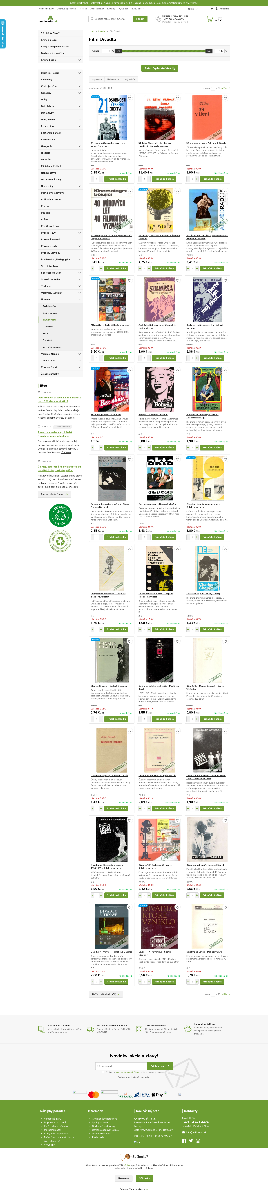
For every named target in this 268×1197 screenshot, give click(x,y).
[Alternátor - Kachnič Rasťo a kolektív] (112, 299)
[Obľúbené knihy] (211, 9)
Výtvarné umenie (51, 347)
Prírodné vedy (49, 246)
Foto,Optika (48, 139)
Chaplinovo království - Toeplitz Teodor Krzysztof (108, 595)
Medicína (46, 159)
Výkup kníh (123, 8)
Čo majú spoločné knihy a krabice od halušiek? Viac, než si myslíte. (59, 468)
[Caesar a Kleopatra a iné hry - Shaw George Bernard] (112, 478)
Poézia (45, 206)
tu (147, 1189)
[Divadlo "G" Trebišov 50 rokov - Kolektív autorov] (159, 839)
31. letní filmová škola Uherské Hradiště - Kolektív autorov (154, 145)
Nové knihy (47, 186)
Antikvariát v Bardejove (104, 1118)
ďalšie (224, 88)
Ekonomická (47, 126)
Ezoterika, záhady (51, 132)
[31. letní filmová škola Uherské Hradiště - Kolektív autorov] (159, 117)
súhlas (127, 1165)
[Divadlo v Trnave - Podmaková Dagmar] (112, 926)
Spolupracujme (100, 1122)
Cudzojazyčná (49, 86)
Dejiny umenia (50, 313)
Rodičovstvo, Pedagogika (55, 259)
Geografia (46, 146)
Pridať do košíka (116, 179)
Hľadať (140, 19)
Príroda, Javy (48, 232)
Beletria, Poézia (50, 73)
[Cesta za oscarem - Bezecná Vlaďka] (159, 478)
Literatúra (48, 326)
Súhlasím (144, 1178)
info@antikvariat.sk (196, 1132)
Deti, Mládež (48, 106)
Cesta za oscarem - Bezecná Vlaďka (157, 504)
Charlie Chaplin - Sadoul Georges (109, 686)
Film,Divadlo (49, 319)
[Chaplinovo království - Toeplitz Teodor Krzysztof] (112, 568)
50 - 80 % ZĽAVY (50, 33)
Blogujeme (136, 8)
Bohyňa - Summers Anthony (153, 414)
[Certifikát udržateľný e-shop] (60, 515)
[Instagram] (199, 1141)
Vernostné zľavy (46, 8)
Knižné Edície (48, 59)
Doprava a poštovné (66, 8)
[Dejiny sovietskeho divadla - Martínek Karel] (159, 660)
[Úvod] (62, 19)
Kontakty (111, 8)
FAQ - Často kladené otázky (59, 1137)
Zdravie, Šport (49, 367)
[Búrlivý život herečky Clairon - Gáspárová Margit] (207, 389)
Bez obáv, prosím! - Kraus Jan (106, 414)
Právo (44, 219)
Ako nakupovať (97, 8)
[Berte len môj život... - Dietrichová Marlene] (207, 299)
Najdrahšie (130, 79)
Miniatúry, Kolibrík (51, 166)
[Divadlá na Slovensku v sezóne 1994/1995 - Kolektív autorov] (112, 839)
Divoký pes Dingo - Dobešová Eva (204, 951)
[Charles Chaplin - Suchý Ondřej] (207, 568)
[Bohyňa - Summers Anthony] (159, 389)
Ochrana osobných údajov (105, 1129)
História (45, 152)
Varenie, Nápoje (50, 354)
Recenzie (83, 8)
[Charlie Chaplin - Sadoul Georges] (112, 660)
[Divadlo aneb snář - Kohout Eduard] (207, 839)
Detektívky (47, 112)
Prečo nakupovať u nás (56, 1126)
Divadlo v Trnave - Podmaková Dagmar (111, 951)
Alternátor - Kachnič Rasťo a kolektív (111, 325)
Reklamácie (98, 1137)
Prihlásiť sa (157, 1066)
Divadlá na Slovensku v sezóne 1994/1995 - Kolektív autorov (107, 867)
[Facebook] (185, 1141)
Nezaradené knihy (51, 179)
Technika (46, 286)
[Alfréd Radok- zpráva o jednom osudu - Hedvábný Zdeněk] (207, 210)
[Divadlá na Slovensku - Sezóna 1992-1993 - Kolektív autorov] (207, 750)
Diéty (44, 99)
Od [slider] (118, 51)
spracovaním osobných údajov (127, 1072)
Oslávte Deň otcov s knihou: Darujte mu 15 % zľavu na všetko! (59, 399)
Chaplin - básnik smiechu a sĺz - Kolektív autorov (203, 506)
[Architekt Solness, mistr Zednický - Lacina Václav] (159, 299)
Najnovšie (97, 79)
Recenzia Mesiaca (62, 427)
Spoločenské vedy (51, 272)
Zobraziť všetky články (52, 494)
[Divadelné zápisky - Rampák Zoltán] (112, 750)
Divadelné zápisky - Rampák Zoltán (109, 775)
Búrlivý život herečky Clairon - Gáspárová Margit (202, 416)
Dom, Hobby (48, 119)
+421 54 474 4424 (173, 19)
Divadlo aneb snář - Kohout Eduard (205, 865)
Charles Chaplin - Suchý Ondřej (203, 593)
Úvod (91, 31)
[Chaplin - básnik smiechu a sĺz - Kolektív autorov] (207, 478)
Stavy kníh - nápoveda (56, 1133)
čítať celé (70, 417)
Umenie (45, 299)
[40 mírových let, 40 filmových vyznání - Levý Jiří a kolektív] (112, 210)
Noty (45, 333)
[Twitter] (192, 1141)
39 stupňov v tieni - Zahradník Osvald (206, 143)
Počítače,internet (51, 199)
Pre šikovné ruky (50, 226)
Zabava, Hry (48, 360)
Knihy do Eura (49, 40)
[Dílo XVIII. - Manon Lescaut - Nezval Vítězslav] (207, 660)
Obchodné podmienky (103, 1126)
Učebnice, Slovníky (51, 292)
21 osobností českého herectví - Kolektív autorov (108, 145)
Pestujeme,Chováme (53, 192)
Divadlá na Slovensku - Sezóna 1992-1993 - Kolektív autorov (206, 777)
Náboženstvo (48, 172)
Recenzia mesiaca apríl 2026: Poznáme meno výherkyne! (55, 434)
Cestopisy (46, 79)
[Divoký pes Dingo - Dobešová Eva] (207, 926)
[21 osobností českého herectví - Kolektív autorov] (112, 117)
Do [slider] (209, 51)
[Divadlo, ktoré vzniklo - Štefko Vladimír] (159, 926)
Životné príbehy (50, 374)
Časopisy (46, 92)
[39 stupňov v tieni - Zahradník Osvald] (207, 117)
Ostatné (47, 340)
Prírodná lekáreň (50, 239)
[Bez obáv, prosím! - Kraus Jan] (112, 389)
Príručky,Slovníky (50, 252)
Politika (45, 212)
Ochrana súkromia (101, 1133)
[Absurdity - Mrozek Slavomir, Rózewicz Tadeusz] (159, 210)
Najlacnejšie (113, 79)
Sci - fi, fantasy (49, 266)
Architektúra (49, 306)
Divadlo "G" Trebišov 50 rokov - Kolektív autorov (155, 867)
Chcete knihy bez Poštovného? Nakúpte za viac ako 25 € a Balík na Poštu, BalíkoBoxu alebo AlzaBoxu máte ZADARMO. (134, 2)
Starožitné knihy (50, 279)
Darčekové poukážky (52, 53)
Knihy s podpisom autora (55, 46)
